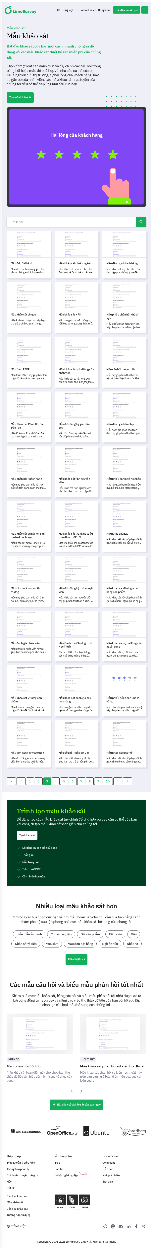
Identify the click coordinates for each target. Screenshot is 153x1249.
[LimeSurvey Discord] (120, 1226)
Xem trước (78, 157)
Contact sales (87, 10)
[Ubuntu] (92, 1131)
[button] (144, 10)
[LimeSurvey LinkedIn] (128, 1226)
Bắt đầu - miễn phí (127, 10)
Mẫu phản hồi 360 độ (23, 1066)
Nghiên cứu (110, 944)
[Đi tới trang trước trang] (21, 781)
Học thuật (88, 1059)
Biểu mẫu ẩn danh (29, 934)
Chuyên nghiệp (61, 934)
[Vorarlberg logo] (128, 1131)
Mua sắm (52, 944)
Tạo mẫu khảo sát (20, 97)
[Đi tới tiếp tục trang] (118, 781)
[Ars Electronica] (19, 1131)
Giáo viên (115, 934)
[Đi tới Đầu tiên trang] (11, 781)
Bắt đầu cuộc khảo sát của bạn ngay (79, 1104)
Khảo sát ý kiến (25, 944)
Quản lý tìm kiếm (141, 222)
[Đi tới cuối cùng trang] (127, 781)
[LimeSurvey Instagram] (143, 1226)
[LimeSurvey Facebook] (136, 1226)
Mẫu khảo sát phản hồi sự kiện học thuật (112, 1066)
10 (108, 781)
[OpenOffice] (56, 1130)
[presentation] (72, 1091)
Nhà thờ (132, 944)
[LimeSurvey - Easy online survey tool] (20, 10)
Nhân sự (13, 1059)
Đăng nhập (104, 10)
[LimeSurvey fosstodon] (113, 1226)
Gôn (133, 934)
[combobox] (76, 222)
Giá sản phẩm (90, 934)
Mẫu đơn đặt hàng (80, 944)
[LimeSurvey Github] (105, 1226)
